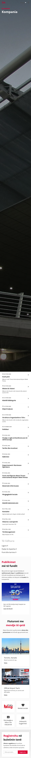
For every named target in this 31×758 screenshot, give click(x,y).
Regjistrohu (23, 752)
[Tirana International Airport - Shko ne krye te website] (2, 2)
